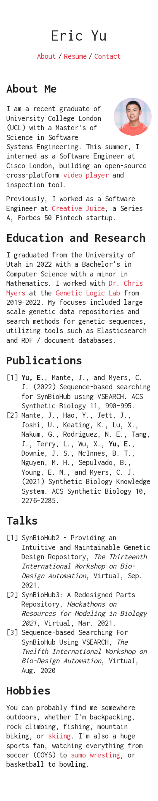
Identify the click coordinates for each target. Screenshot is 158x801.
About (46, 56)
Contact (107, 56)
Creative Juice (78, 208)
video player (86, 175)
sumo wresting (95, 755)
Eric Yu (79, 35)
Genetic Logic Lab (88, 293)
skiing (59, 736)
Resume (75, 56)
